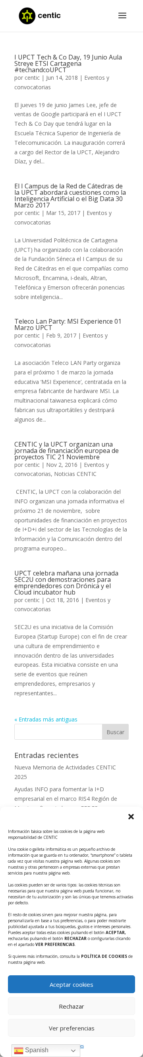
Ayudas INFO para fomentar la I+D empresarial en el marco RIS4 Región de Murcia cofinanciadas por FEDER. (65, 798)
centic (32, 77)
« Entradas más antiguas (45, 719)
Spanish (35, 1050)
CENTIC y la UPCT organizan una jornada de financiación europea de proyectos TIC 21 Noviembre (66, 450)
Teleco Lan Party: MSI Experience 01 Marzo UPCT (68, 324)
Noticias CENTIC (75, 474)
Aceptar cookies (71, 984)
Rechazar (71, 1006)
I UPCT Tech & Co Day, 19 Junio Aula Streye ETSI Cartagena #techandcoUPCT (68, 63)
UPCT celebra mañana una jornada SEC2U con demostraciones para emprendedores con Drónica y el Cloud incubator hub (66, 583)
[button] (131, 817)
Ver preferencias (72, 1028)
